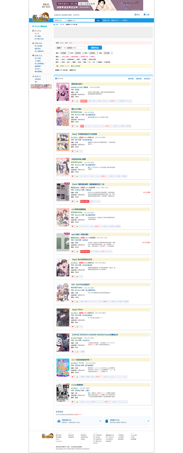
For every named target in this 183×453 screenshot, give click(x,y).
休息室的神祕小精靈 (78, 159)
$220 (85, 251)
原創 (66, 43)
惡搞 (79, 62)
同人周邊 (38, 36)
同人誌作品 (96, 437)
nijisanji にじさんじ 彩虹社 (79, 87)
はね (76, 340)
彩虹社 (106, 376)
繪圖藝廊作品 (110, 435)
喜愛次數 (131, 78)
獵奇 (85, 62)
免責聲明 (71, 437)
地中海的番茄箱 (87, 139)
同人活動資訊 (97, 435)
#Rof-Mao (128, 101)
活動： (101, 53)
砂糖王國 (88, 190)
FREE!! (124, 20)
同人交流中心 (110, 437)
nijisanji (111, 376)
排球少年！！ (116, 20)
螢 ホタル (78, 114)
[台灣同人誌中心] (41, 16)
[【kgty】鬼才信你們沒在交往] (63, 267)
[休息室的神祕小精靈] (63, 167)
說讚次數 (138, 78)
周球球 (77, 89)
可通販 (84, 59)
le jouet (81, 363)
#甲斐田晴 (122, 101)
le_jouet (125, 402)
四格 (86, 301)
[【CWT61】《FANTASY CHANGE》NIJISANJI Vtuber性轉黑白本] (63, 342)
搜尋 (98, 20)
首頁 (57, 24)
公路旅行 (103, 251)
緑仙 (93, 376)
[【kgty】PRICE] (63, 317)
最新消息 (38, 48)
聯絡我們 (83, 435)
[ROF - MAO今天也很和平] (63, 292)
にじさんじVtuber (76, 338)
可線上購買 (65, 56)
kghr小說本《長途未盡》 (80, 234)
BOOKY (95, 443)
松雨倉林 (85, 240)
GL (90, 62)
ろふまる (101, 126)
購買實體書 (74, 56)
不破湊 (122, 126)
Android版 (134, 435)
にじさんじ (74, 137)
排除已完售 (92, 59)
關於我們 (58, 435)
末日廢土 (96, 251)
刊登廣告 (121, 435)
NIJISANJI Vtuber (76, 112)
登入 (138, 15)
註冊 (147, 15)
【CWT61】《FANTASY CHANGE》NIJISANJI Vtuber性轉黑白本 (94, 335)
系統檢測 (108, 441)
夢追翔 (88, 376)
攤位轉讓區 (38, 71)
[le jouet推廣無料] (63, 392)
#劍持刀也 (105, 101)
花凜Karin (78, 190)
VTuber (125, 376)
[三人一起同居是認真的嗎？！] (63, 367)
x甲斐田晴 (87, 187)
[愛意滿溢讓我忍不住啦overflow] (91, 5)
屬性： (58, 53)
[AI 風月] (41, 87)
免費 (78, 59)
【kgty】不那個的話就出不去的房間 (84, 134)
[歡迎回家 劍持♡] (63, 91)
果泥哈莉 (78, 365)
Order (62, 43)
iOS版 (132, 437)
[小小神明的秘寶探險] (63, 217)
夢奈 (76, 139)
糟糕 (74, 62)
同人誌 (37, 33)
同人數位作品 (39, 39)
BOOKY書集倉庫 (41, 26)
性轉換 (100, 62)
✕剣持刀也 (86, 137)
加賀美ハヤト (64, 66)
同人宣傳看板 (39, 63)
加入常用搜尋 (76, 66)
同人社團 (38, 58)
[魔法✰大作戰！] (63, 117)
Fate (70, 43)
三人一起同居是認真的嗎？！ (81, 360)
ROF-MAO (88, 126)
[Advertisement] (103, 32)
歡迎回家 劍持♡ (77, 84)
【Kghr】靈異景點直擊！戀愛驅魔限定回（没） (88, 184)
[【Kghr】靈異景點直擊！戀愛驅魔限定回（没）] (63, 192)
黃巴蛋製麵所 (89, 365)
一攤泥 (87, 390)
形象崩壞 (107, 62)
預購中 (93, 56)
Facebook (59, 441)
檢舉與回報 (84, 437)
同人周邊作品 (97, 439)
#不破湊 (99, 101)
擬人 (68, 62)
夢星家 (82, 376)
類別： (87, 53)
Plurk (57, 439)
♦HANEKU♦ (86, 340)
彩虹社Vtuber (75, 187)
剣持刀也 (116, 126)
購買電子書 (84, 56)
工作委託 (38, 61)
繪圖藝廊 (38, 66)
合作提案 (121, 437)
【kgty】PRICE (77, 309)
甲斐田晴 (128, 126)
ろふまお (94, 126)
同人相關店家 (39, 51)
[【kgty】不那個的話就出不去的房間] (63, 142)
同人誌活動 (38, 46)
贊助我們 (121, 439)
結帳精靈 (133, 439)
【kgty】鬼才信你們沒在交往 (81, 259)
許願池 (83, 439)
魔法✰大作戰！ (76, 109)
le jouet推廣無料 (77, 385)
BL (94, 62)
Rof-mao (109, 251)
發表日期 (146, 78)
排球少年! (106, 20)
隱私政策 (71, 435)
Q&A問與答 (109, 439)
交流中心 (38, 69)
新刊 (63, 59)
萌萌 (63, 62)
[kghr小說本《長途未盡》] (63, 242)
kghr (99, 201)
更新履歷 (58, 437)
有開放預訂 (70, 59)
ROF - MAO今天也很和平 (80, 284)
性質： (72, 53)
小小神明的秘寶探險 (78, 209)
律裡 (76, 240)
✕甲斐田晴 (87, 237)
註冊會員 (38, 79)
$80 (85, 201)
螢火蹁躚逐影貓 (90, 114)
